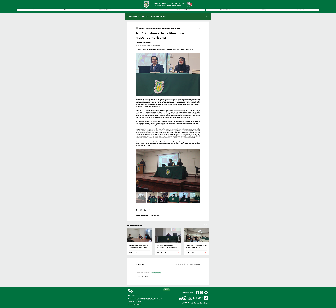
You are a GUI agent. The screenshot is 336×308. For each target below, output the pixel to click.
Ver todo (206, 225)
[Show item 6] (195, 197)
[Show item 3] (163, 197)
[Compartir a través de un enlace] (149, 210)
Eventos (144, 16)
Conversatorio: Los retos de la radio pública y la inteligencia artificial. (196, 246)
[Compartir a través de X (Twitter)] (141, 210)
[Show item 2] (152, 197)
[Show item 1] (141, 197)
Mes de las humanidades (158, 16)
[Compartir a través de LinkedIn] (145, 210)
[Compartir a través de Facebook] (136, 210)
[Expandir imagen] (168, 170)
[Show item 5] (184, 197)
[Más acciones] (199, 28)
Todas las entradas (133, 16)
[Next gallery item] (198, 170)
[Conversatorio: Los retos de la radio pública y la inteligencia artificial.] (196, 235)
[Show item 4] (173, 197)
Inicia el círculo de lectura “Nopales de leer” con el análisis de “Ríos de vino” (138, 246)
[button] (66, 10)
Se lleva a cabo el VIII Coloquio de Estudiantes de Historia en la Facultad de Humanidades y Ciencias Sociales (167, 246)
